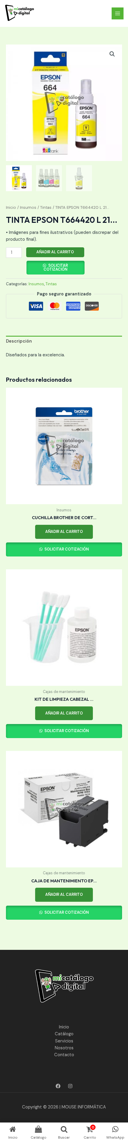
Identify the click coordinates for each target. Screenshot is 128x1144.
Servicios (64, 1041)
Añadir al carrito (55, 251)
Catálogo (64, 1034)
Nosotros (64, 1048)
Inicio (11, 207)
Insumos (28, 207)
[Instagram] (70, 1086)
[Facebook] (58, 1086)
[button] (112, 54)
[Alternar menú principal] (118, 13)
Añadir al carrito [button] (64, 531)
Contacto (64, 1055)
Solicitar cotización (55, 267)
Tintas (45, 207)
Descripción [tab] (19, 341)
